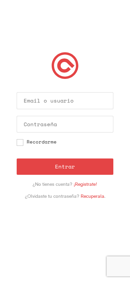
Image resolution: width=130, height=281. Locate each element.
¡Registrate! (85, 184)
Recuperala (92, 196)
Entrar (65, 166)
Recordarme (42, 142)
